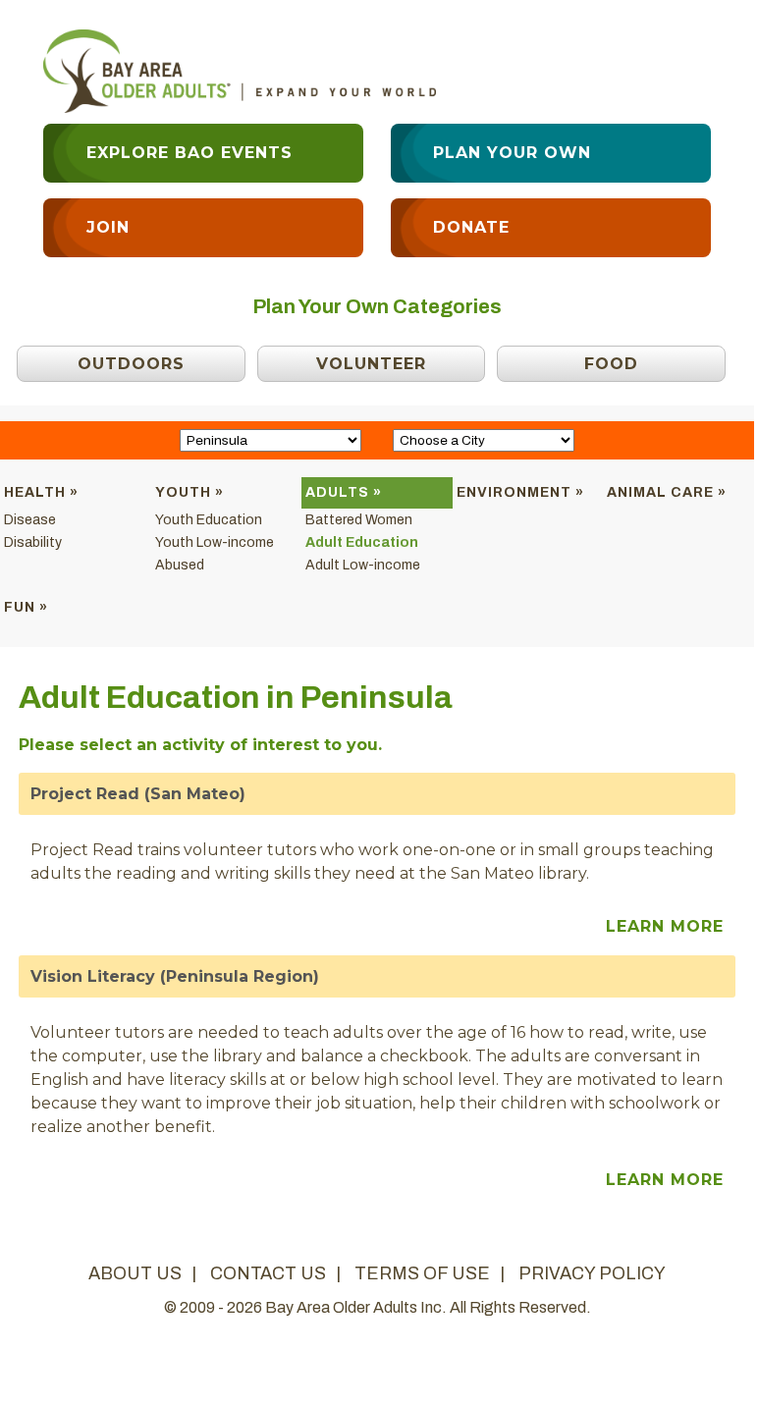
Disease (30, 520)
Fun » (26, 607)
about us (135, 1273)
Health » (41, 492)
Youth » (189, 492)
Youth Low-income (214, 542)
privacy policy (592, 1273)
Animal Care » (667, 492)
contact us (268, 1273)
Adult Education (361, 542)
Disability (33, 542)
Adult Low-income (362, 565)
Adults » (343, 492)
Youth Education (208, 520)
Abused (179, 565)
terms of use (422, 1273)
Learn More (665, 926)
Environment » (520, 492)
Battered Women (358, 520)
